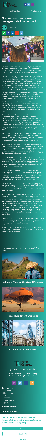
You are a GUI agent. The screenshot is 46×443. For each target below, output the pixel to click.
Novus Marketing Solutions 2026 (23, 376)
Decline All (23, 434)
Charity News (8, 393)
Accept (22, 428)
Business (7, 391)
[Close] (43, 417)
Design (6, 395)
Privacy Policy (20, 422)
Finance (6, 398)
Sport (5, 403)
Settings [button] (23, 439)
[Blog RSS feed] (32, 383)
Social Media (8, 400)
